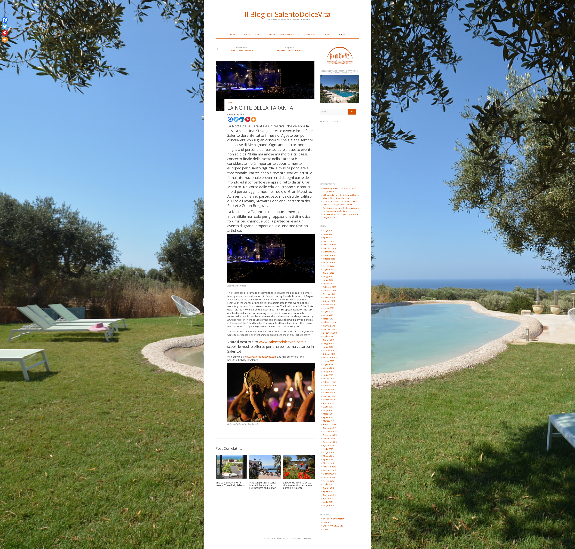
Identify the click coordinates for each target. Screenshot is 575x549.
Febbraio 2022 (329, 287)
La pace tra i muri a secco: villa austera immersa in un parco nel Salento (298, 485)
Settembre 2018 (330, 357)
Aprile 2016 (328, 459)
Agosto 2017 (328, 403)
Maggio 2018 (328, 371)
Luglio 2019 (328, 336)
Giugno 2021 (328, 315)
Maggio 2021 (328, 318)
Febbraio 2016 (329, 466)
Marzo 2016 (328, 463)
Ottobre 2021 (329, 301)
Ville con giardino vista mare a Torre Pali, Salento (230, 484)
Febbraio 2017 (329, 424)
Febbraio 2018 (329, 382)
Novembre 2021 (330, 297)
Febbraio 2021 (329, 322)
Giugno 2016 (328, 452)
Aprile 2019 (328, 347)
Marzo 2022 (328, 283)
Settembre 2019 (330, 332)
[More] (253, 119)
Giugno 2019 (328, 340)
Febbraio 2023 (329, 244)
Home (233, 34)
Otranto (245, 34)
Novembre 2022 (330, 255)
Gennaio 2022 (329, 290)
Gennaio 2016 (329, 470)
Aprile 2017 (328, 417)
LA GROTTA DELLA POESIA (241, 50)
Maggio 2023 (328, 234)
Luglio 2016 (328, 449)
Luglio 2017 (328, 406)
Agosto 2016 (328, 445)
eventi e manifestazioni (334, 518)
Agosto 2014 (328, 498)
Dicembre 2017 (329, 389)
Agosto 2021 (328, 308)
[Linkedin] (242, 119)
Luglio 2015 (328, 484)
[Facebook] (230, 119)
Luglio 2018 (328, 364)
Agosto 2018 (328, 361)
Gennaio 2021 (329, 325)
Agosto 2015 (328, 480)
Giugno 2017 (328, 410)
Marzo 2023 (328, 241)
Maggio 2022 (328, 276)
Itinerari (326, 522)
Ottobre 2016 (329, 438)
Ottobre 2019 (329, 329)
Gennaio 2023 (329, 248)
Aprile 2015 (328, 491)
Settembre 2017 (330, 399)
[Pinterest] (247, 119)
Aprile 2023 (328, 237)
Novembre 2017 (330, 392)
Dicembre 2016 (329, 431)
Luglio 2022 (328, 269)
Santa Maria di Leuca (290, 34)
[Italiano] (342, 35)
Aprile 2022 (328, 280)
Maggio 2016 (328, 456)
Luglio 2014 (328, 502)
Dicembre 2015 (329, 473)
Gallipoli (270, 34)
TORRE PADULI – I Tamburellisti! (288, 50)
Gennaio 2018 (329, 385)
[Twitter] (236, 119)
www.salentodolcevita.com (281, 341)
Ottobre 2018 (329, 354)
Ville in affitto (313, 34)
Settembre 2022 (330, 262)
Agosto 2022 (328, 265)
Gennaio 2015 (329, 495)
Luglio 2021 (328, 311)
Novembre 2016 (330, 435)
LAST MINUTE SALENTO (333, 525)
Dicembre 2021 (329, 294)
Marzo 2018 (328, 378)
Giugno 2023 (328, 230)
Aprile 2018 (328, 375)
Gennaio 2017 (329, 428)
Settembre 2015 (330, 477)
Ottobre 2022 (329, 258)
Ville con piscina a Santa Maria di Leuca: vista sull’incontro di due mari (262, 485)
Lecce (258, 34)
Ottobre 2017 (329, 396)
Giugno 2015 (328, 487)
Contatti (329, 34)
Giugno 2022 (328, 273)
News (230, 102)
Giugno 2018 (328, 368)
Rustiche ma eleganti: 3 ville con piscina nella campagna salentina (341, 209)
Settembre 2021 (330, 304)
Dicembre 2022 (329, 251)
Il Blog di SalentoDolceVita (287, 14)
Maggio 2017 (328, 413)
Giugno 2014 (328, 505)
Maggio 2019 (328, 343)
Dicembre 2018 (329, 350)
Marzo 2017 (328, 420)
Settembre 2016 (330, 442)
